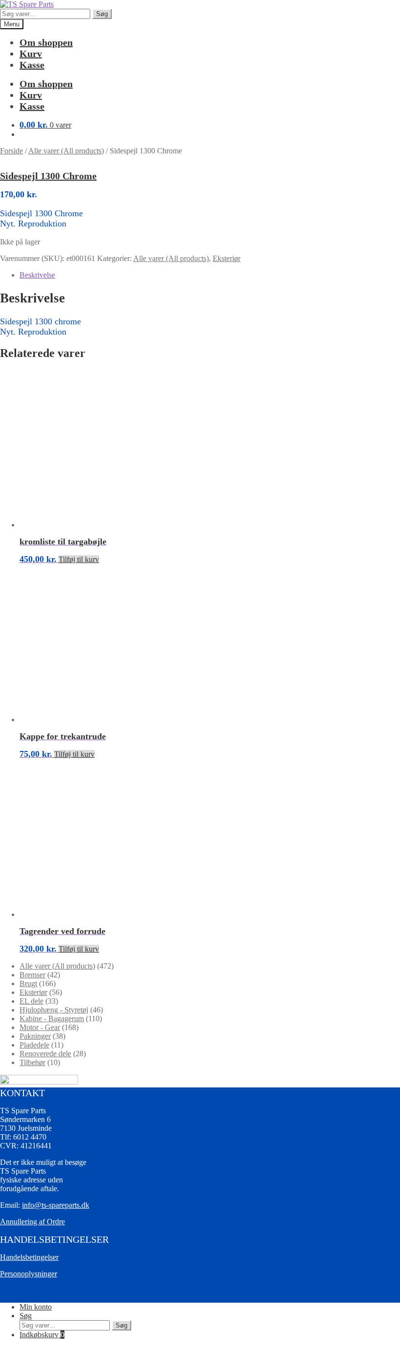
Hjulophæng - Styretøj (54, 1010)
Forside (11, 151)
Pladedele (34, 1045)
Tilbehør (32, 1062)
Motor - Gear (40, 1027)
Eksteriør (226, 258)
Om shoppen (46, 42)
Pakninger (35, 1036)
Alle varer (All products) (66, 151)
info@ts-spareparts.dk (55, 1205)
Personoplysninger (28, 1274)
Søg (102, 14)
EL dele (31, 1001)
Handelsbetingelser (29, 1257)
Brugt (28, 983)
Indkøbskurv (42, 1334)
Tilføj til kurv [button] (79, 559)
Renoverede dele (45, 1053)
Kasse (32, 64)
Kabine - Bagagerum (52, 1018)
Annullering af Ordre (32, 1221)
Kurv (31, 53)
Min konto (36, 1307)
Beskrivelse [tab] (37, 275)
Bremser (32, 975)
